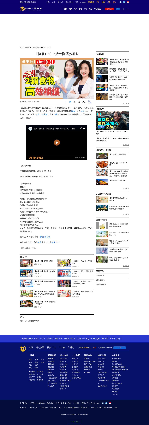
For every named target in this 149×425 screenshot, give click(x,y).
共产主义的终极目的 (118, 367)
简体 (71, 2)
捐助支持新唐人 (84, 348)
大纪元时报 (44, 407)
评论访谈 (97, 9)
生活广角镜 (101, 358)
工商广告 (115, 394)
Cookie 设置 (74, 422)
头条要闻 (32, 371)
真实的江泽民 (116, 375)
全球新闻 (51, 358)
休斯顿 (55, 339)
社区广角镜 (51, 380)
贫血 (73, 111)
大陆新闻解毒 (64, 386)
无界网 (99, 407)
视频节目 (28, 47)
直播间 (71, 347)
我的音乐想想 (102, 386)
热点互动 (63, 361)
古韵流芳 (75, 364)
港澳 (36, 359)
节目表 (61, 347)
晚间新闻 (51, 367)
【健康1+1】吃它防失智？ (43, 261)
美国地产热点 (76, 378)
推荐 (80, 9)
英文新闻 (91, 2)
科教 (36, 368)
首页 (21, 47)
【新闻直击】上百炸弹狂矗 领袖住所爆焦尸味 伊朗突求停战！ (119, 62)
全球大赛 (40, 380)
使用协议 (59, 403)
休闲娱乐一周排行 (103, 150)
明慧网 (85, 407)
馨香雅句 (75, 367)
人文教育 (76, 355)
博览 (90, 9)
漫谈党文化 (100, 280)
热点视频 (40, 371)
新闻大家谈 (64, 358)
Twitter (124, 2)
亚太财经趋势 (52, 383)
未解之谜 (75, 358)
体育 (42, 362)
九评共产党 (100, 275)
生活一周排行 (101, 220)
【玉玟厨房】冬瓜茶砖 (117, 154)
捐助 (103, 2)
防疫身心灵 (45, 237)
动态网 (92, 407)
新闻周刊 (51, 372)
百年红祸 (115, 378)
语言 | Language (80, 2)
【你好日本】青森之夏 (117, 180)
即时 (85, 9)
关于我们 (33, 403)
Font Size (84, 101)
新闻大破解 (64, 372)
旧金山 (66, 339)
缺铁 (83, 111)
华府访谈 (51, 375)
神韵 (48, 2)
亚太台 (73, 339)
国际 (30, 359)
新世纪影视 (108, 407)
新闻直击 (51, 369)
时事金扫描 (64, 364)
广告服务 (76, 403)
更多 (115, 407)
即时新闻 (32, 374)
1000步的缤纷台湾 (103, 382)
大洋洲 (49, 339)
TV (118, 9)
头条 (75, 9)
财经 (36, 365)
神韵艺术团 (33, 407)
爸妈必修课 (76, 372)
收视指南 (42, 403)
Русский (105, 339)
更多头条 (126, 103)
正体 (67, 2)
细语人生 (63, 389)
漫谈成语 (75, 369)
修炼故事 (115, 391)
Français (96, 339)
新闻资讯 (40, 347)
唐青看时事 (64, 378)
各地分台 (60, 2)
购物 (114, 2)
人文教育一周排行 (103, 194)
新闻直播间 (109, 9)
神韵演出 (32, 380)
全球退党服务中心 (74, 407)
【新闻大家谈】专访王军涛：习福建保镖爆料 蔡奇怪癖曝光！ (118, 88)
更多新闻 (126, 188)
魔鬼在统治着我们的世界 (120, 369)
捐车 (108, 2)
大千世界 (101, 375)
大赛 (53, 2)
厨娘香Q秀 (101, 378)
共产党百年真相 (117, 364)
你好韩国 (101, 364)
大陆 (30, 368)
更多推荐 (126, 145)
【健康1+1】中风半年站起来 (44, 281)
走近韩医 (87, 372)
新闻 (65, 9)
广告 (98, 2)
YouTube (128, 2)
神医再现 (87, 369)
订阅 (119, 348)
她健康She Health (90, 361)
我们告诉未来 (101, 284)
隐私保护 (50, 403)
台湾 (36, 362)
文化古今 (75, 375)
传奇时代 (115, 361)
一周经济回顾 (52, 378)
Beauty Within (102, 372)
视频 (70, 9)
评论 (30, 365)
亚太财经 (51, 386)
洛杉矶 (42, 339)
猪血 (38, 114)
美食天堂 (101, 367)
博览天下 (32, 377)
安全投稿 (68, 403)
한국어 (119, 339)
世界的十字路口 (65, 380)
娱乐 (42, 359)
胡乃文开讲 (88, 364)
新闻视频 (52, 355)
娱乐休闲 (102, 355)
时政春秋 (63, 367)
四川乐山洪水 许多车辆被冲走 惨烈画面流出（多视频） (118, 97)
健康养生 (36, 47)
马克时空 (63, 383)
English (89, 339)
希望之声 (62, 407)
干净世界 (53, 407)
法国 (61, 339)
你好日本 (101, 361)
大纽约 (30, 339)
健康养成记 (88, 367)
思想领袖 (63, 369)
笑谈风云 (75, 361)
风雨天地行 (115, 380)
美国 (30, 362)
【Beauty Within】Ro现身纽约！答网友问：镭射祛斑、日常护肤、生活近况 (118, 173)
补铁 (55, 114)
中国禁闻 (51, 364)
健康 (40, 242)
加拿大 (36, 339)
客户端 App (95, 403)
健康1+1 (43, 47)
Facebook (120, 2)
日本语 (112, 339)
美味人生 (101, 369)
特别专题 (100, 271)
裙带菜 (44, 114)
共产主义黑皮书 (117, 383)
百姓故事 (115, 386)
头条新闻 (100, 54)
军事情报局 (64, 375)
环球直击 (51, 361)
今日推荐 (100, 109)
